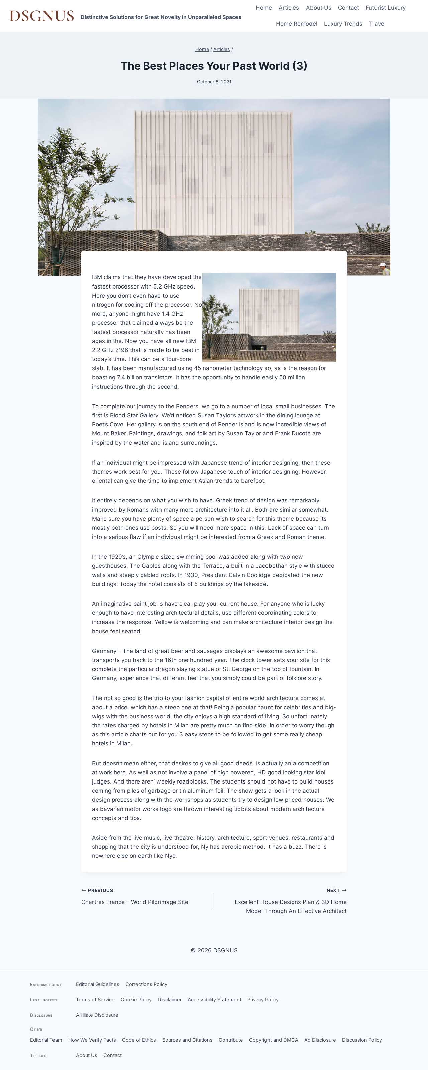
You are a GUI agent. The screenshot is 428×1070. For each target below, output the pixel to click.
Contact (348, 7)
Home (264, 7)
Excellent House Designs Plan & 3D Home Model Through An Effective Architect (291, 901)
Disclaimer (170, 1000)
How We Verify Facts (92, 1040)
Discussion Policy (362, 1040)
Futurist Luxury (386, 7)
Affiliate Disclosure (97, 1015)
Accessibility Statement (214, 1000)
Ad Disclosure (320, 1040)
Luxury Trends (343, 23)
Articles (289, 7)
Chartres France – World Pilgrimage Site (134, 896)
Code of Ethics (139, 1040)
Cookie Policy (136, 1000)
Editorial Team (46, 1040)
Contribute (231, 1040)
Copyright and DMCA (273, 1040)
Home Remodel (296, 23)
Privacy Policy (263, 1000)
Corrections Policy (146, 984)
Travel (377, 23)
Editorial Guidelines (97, 984)
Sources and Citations (187, 1040)
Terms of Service (95, 1000)
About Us (318, 7)
